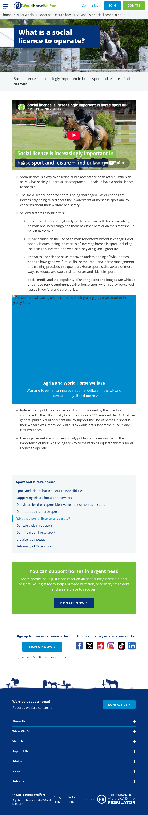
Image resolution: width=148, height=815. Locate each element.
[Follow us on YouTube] (100, 646)
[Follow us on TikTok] (121, 646)
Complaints (88, 799)
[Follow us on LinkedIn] (132, 646)
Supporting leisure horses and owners (44, 498)
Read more (85, 395)
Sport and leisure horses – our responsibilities (49, 491)
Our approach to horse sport (37, 511)
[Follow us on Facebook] (79, 646)
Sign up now (40, 646)
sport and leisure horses (57, 15)
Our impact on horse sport (35, 532)
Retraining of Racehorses (34, 546)
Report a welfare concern (31, 707)
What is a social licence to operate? (43, 518)
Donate (134, 5)
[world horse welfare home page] (35, 5)
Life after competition (32, 539)
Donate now (72, 603)
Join (112, 5)
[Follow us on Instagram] (111, 646)
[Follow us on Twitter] (90, 646)
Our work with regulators (34, 525)
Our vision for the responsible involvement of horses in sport (61, 505)
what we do (25, 15)
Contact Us (90, 5)
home (7, 15)
